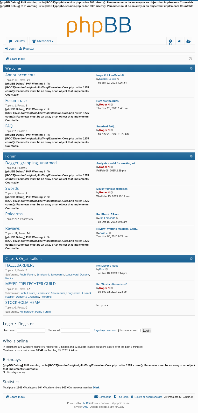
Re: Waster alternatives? (111, 284)
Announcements (20, 75)
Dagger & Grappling (27, 296)
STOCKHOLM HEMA (22, 302)
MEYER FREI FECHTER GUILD (30, 284)
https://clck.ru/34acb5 (110, 75)
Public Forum (27, 274)
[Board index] (99, 22)
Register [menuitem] (189, 42)
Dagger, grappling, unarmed (31, 163)
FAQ (9, 126)
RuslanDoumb (107, 79)
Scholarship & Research (50, 293)
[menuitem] (170, 41)
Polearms (14, 214)
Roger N (104, 104)
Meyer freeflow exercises (111, 188)
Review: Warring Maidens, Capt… (117, 228)
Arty (85, 406)
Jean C (103, 232)
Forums (19, 41)
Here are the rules (107, 100)
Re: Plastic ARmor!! (108, 214)
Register (28, 48)
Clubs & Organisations (23, 258)
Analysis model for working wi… (117, 163)
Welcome (13, 68)
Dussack (86, 293)
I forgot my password (104, 330)
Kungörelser (27, 311)
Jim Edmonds (107, 217)
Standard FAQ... (106, 126)
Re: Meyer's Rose (107, 265)
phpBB (86, 403)
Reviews (12, 228)
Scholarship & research (50, 274)
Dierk (96, 387)
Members (44, 41)
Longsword (71, 274)
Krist (102, 269)
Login (12, 48)
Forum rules (16, 100)
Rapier (9, 278)
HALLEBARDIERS (20, 265)
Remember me (129, 330)
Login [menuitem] (180, 42)
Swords (12, 188)
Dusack (84, 274)
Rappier (9, 296)
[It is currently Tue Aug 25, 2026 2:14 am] (190, 58)
